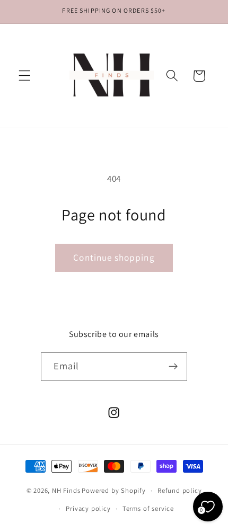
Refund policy (179, 490)
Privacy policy (88, 508)
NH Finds (66, 490)
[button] (24, 76)
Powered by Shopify (114, 490)
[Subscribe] (173, 366)
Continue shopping (114, 257)
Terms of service (148, 508)
